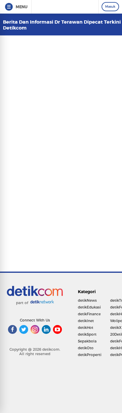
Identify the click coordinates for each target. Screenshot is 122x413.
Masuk (110, 6)
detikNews (87, 300)
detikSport (87, 334)
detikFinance (89, 314)
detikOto (86, 348)
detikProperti (89, 354)
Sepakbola (87, 341)
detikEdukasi (89, 307)
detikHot (85, 327)
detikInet (86, 321)
